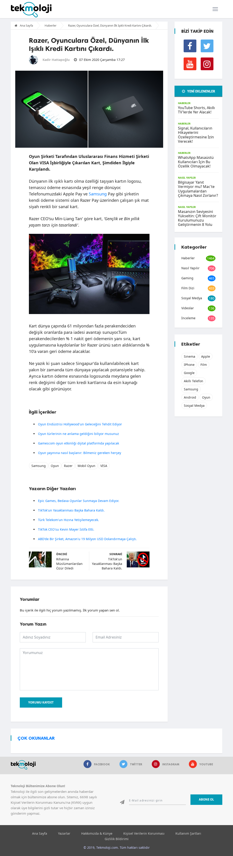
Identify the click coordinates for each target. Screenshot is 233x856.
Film (203, 364)
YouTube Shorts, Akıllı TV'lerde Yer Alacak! (196, 110)
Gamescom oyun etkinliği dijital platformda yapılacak (78, 443)
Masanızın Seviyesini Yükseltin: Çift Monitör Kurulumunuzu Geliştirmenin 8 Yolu (197, 218)
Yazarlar (64, 833)
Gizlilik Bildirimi (117, 839)
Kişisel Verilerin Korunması (144, 833)
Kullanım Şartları (188, 833)
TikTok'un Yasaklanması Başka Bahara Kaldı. (71, 510)
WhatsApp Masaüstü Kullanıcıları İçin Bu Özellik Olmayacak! (196, 162)
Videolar (187, 308)
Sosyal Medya (191, 298)
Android (190, 397)
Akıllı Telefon (193, 381)
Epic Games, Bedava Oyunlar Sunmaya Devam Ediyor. (78, 501)
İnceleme (188, 318)
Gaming (187, 278)
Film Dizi (187, 288)
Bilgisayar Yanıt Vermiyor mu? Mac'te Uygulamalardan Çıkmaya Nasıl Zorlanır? (198, 189)
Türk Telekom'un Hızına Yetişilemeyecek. (68, 520)
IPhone (189, 364)
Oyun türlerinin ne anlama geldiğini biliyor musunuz (78, 434)
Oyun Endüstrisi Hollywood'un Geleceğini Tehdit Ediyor (80, 424)
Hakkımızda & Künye (96, 833)
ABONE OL (206, 799)
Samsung (98, 194)
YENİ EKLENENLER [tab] (200, 91)
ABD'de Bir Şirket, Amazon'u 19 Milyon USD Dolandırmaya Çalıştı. (87, 539)
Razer (68, 466)
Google (189, 373)
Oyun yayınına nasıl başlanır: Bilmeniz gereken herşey (79, 453)
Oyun (55, 466)
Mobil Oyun (86, 466)
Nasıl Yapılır (187, 177)
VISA (103, 466)
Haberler (50, 25)
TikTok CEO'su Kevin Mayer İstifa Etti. (66, 529)
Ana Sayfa (26, 25)
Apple (205, 356)
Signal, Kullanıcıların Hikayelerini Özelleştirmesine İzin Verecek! (196, 135)
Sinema (189, 356)
